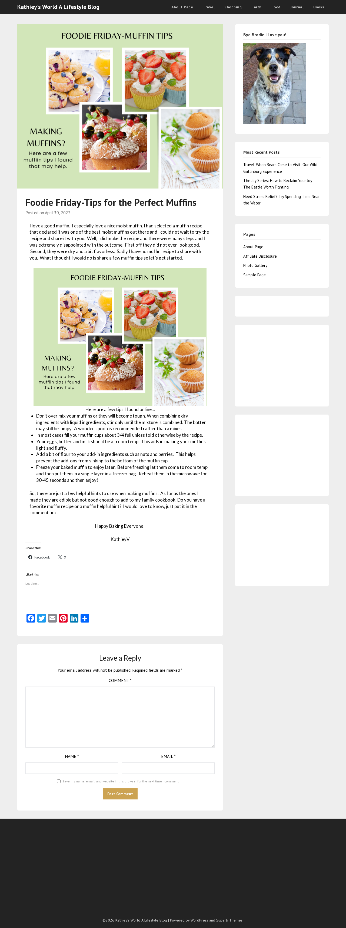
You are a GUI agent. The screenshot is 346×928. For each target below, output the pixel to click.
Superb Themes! (230, 920)
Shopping (233, 7)
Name (72, 756)
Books (318, 7)
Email (168, 756)
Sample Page (254, 274)
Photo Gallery (255, 265)
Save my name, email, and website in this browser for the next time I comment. (120, 781)
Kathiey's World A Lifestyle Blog (58, 7)
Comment (120, 680)
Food (276, 7)
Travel (209, 7)
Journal (297, 7)
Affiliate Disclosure (260, 256)
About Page (182, 7)
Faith (256, 7)
